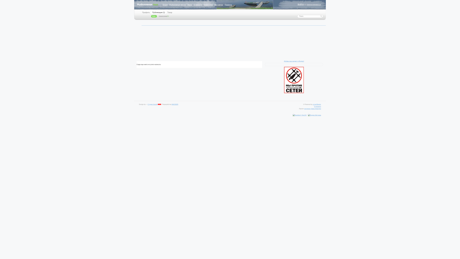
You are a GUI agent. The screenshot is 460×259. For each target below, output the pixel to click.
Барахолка (208, 5)
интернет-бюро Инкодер (312, 109)
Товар (169, 12)
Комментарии (163, 16)
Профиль (146, 12)
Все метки (219, 5)
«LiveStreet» (317, 104)
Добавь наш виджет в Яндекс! (294, 61)
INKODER (175, 104)
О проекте (198, 5)
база (147, 4)
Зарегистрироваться (314, 5)
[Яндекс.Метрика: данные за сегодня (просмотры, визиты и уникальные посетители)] (314, 115)
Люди (189, 5)
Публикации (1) (158, 12)
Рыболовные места (177, 5)
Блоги (165, 5)
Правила (228, 5)
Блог (154, 16)
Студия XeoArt (153, 104)
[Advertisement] (208, 44)
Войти (301, 4)
